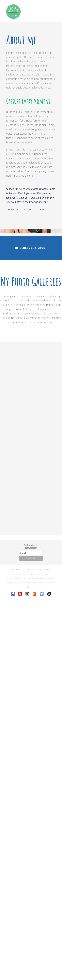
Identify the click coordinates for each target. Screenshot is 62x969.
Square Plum (42, 574)
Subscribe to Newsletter (31, 546)
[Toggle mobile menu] (54, 9)
